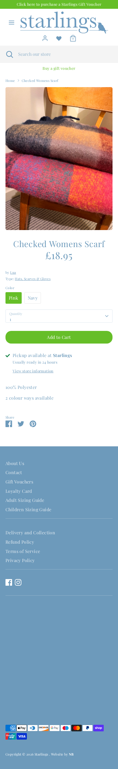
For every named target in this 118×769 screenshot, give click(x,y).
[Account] (45, 37)
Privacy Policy (20, 560)
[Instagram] (18, 582)
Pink (13, 298)
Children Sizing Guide (28, 509)
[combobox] (59, 316)
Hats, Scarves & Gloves (32, 278)
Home (10, 80)
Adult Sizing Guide (24, 500)
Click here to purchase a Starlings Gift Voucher (59, 4)
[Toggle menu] (11, 22)
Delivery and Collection (30, 532)
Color (9, 288)
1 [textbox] (10, 319)
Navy (33, 298)
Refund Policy (19, 542)
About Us (14, 463)
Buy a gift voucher (59, 68)
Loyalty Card (18, 491)
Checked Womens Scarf (40, 80)
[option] (59, 68)
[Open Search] (9, 54)
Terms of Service (22, 551)
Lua (13, 272)
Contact (13, 472)
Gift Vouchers (19, 482)
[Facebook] (8, 582)
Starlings (42, 754)
